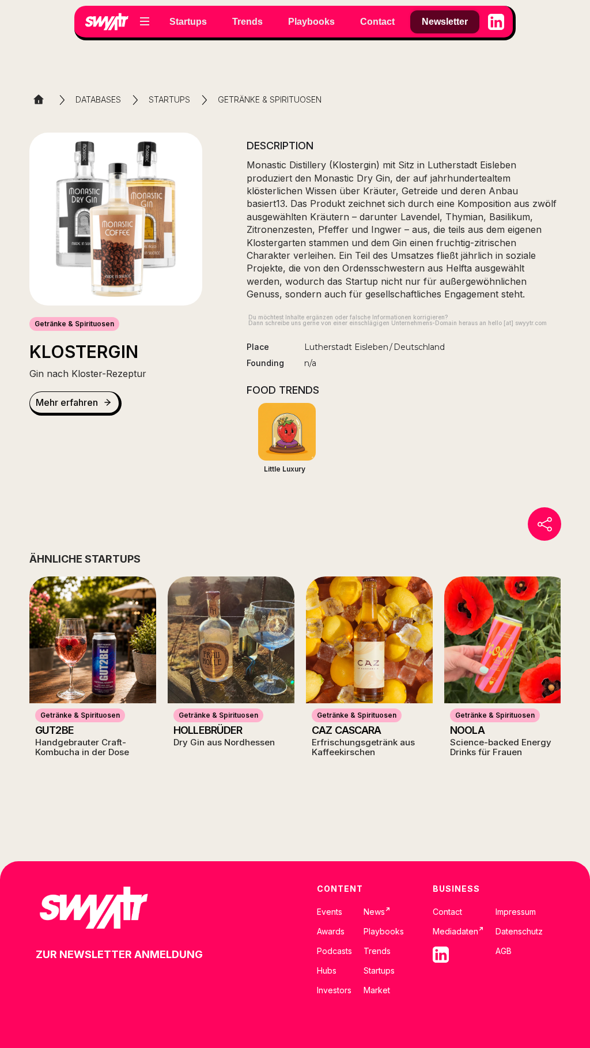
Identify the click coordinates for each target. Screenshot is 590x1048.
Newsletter (445, 22)
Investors (334, 990)
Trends (377, 951)
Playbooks (384, 931)
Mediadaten (458, 931)
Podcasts (334, 951)
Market (377, 990)
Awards (331, 931)
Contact (447, 912)
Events (329, 912)
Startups (379, 970)
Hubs (326, 970)
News (377, 912)
